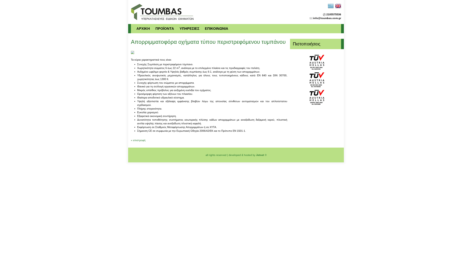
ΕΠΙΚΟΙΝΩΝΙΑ (216, 28)
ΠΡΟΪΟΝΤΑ (164, 28)
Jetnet (260, 155)
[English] (338, 5)
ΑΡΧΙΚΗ (143, 28)
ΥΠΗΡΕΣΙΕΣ (189, 28)
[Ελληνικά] (331, 5)
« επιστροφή (138, 140)
